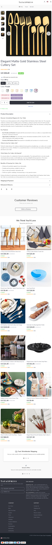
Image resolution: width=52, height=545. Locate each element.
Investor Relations (12, 521)
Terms (41, 535)
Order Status (37, 517)
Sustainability (11, 526)
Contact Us (36, 506)
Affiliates (10, 519)
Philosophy (11, 528)
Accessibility (49, 535)
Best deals (32, 6)
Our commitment (30, 492)
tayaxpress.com (29, 484)
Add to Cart (30, 102)
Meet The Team (11, 510)
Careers (10, 512)
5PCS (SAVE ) (5, 98)
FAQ (35, 510)
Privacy (44, 535)
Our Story (10, 506)
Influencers (11, 517)
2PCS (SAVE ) (5, 95)
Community (11, 530)
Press (9, 515)
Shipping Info (37, 508)
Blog (9, 508)
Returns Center (37, 512)
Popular (26, 6)
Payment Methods (38, 515)
